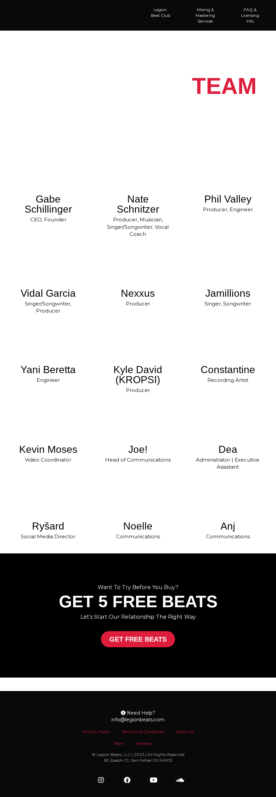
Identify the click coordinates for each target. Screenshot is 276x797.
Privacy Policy (96, 731)
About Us (185, 731)
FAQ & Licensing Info (250, 15)
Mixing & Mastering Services (205, 15)
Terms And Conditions (143, 731)
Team (118, 743)
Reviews (143, 743)
